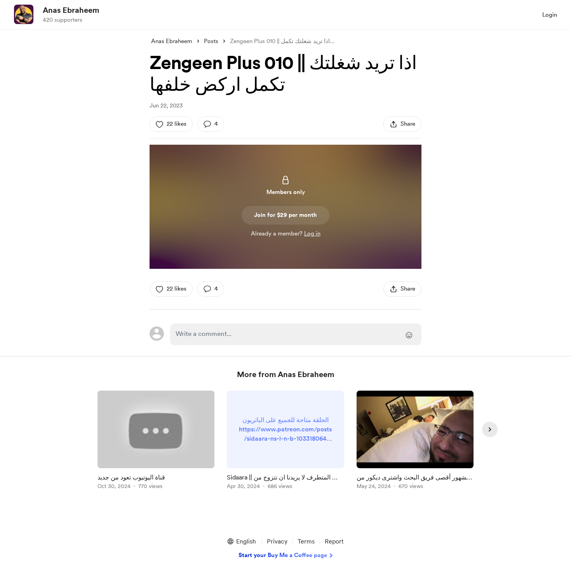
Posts (211, 41)
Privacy (277, 541)
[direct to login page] (295, 334)
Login (549, 14)
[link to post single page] (156, 441)
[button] (241, 541)
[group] (156, 441)
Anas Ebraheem (71, 10)
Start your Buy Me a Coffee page (282, 555)
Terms (306, 541)
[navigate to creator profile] (23, 14)
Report (334, 541)
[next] (490, 429)
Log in (312, 233)
